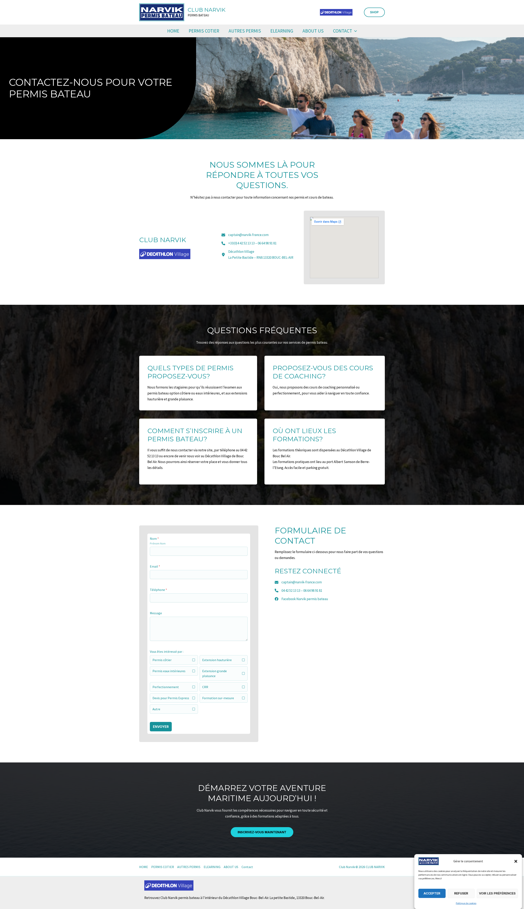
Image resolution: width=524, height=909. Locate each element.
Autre (156, 709)
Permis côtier (162, 660)
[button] (516, 861)
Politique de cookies (466, 903)
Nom (154, 538)
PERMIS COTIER (204, 31)
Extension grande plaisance (214, 673)
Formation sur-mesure (218, 698)
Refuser (461, 893)
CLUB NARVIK (206, 10)
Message (156, 613)
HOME (173, 31)
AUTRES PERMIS (245, 31)
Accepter (431, 893)
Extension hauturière (217, 660)
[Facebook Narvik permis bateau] (301, 599)
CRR (205, 687)
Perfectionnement (165, 687)
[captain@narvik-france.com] (245, 235)
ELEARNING (281, 31)
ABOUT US (313, 31)
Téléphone (158, 590)
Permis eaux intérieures (168, 671)
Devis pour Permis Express (170, 698)
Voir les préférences (497, 893)
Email (155, 566)
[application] (354, 31)
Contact (342, 31)
